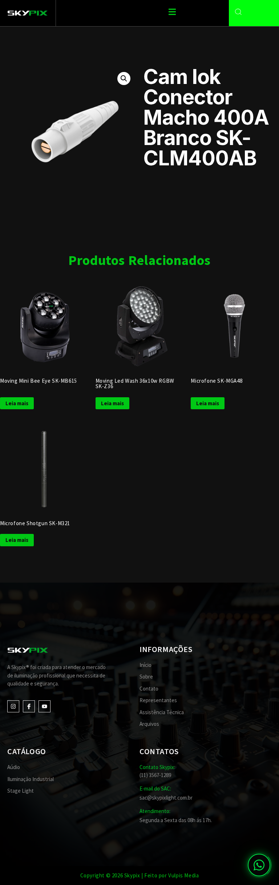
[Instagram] (13, 706)
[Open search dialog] (238, 12)
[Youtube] (44, 706)
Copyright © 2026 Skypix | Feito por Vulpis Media (139, 875)
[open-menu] (172, 13)
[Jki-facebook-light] (29, 706)
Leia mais (16, 403)
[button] (123, 78)
